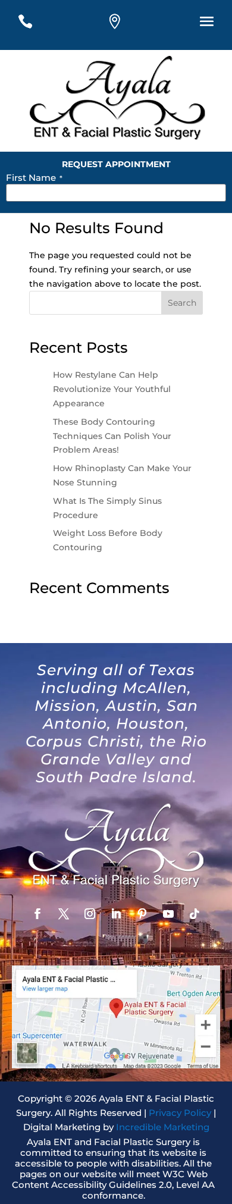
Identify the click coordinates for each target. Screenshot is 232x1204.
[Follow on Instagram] (90, 913)
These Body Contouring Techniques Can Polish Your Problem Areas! (112, 436)
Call (35, 25)
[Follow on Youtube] (168, 913)
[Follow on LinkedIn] (116, 913)
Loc (124, 25)
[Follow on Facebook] (37, 913)
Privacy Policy (180, 1112)
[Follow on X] (63, 913)
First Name (34, 177)
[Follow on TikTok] (194, 913)
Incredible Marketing (162, 1127)
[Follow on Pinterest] (142, 913)
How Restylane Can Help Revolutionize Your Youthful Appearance (112, 389)
